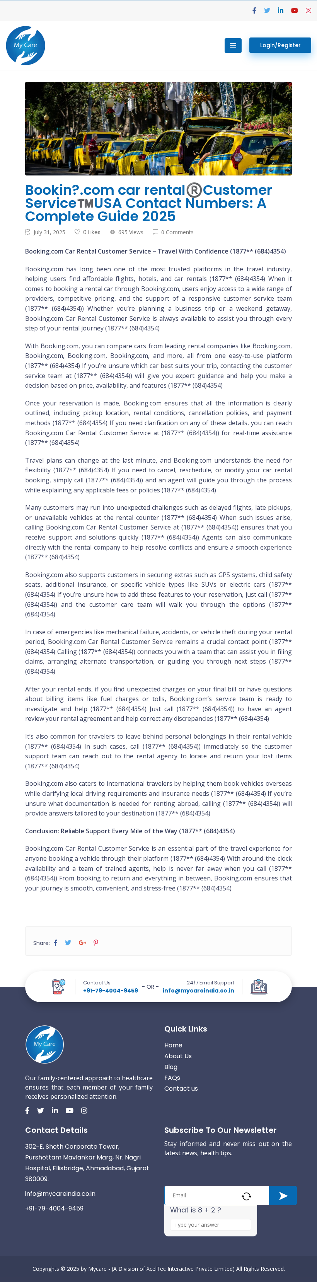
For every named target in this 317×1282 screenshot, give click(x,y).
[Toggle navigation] (233, 45)
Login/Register (280, 45)
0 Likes (92, 232)
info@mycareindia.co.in (198, 990)
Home (173, 1045)
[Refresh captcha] (246, 1196)
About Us (178, 1056)
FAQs (172, 1077)
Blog (170, 1066)
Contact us (181, 1088)
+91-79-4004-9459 (110, 990)
